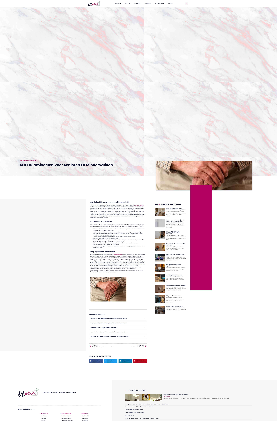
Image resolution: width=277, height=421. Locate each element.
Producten (118, 3)
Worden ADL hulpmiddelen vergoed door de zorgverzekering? (118, 323)
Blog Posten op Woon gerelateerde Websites (175, 394)
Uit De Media (137, 3)
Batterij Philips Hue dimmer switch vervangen (175, 244)
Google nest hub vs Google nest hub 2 (175, 254)
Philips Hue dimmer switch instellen (176, 285)
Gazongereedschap (66, 418)
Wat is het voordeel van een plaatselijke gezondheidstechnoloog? (118, 336)
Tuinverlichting (85, 416)
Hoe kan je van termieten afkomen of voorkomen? (139, 407)
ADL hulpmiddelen (139, 205)
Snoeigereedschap (66, 416)
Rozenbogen (85, 418)
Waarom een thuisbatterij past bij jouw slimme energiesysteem (175, 220)
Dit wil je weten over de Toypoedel (134, 412)
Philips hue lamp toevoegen (174, 296)
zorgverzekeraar (118, 254)
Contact (170, 3)
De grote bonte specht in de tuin (134, 409)
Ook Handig (148, 3)
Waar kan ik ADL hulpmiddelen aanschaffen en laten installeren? (118, 332)
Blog (126, 3)
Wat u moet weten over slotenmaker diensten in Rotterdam (173, 232)
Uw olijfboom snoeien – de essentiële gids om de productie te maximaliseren (147, 404)
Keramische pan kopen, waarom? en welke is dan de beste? (141, 418)
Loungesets (43, 416)
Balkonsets (43, 418)
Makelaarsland (129, 415)
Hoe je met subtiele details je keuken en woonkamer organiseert (175, 209)
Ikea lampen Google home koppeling (173, 265)
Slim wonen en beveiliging (27, 161)
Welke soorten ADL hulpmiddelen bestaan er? (118, 327)
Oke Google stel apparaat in (174, 275)
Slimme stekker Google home (174, 306)
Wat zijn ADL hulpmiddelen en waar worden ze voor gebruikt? (118, 318)
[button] (186, 3)
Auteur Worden (159, 3)
